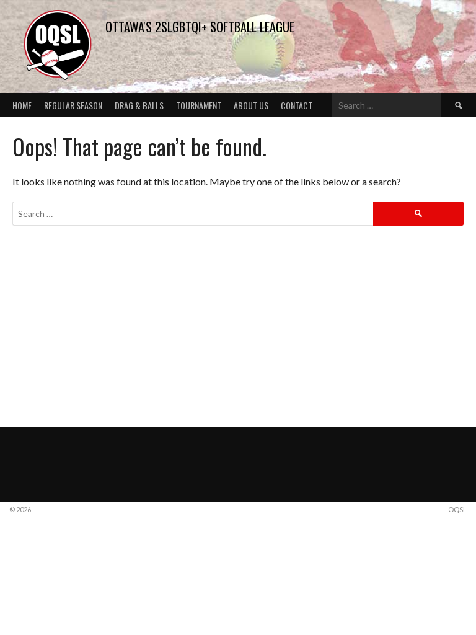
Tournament (198, 105)
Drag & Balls (139, 105)
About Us (251, 105)
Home (22, 105)
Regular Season (73, 105)
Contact (296, 105)
